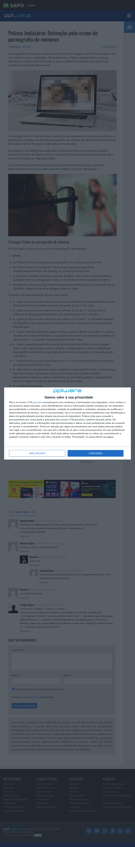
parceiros (38, 402)
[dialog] (67, 423)
